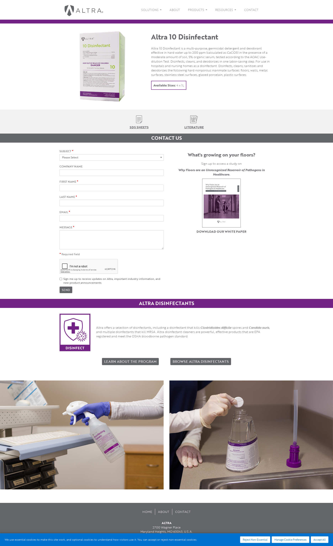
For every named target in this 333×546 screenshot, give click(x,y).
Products (196, 10)
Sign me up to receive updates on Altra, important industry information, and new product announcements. (111, 281)
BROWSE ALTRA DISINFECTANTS (201, 361)
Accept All (320, 540)
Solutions (150, 10)
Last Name (67, 197)
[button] (139, 119)
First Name (68, 182)
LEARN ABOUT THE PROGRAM (130, 361)
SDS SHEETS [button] (139, 127)
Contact (251, 10)
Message (66, 227)
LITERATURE (194, 127)
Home (147, 511)
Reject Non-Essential (255, 540)
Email (64, 212)
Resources (224, 10)
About (175, 10)
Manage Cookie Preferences (290, 540)
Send (66, 290)
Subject (65, 151)
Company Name (71, 166)
